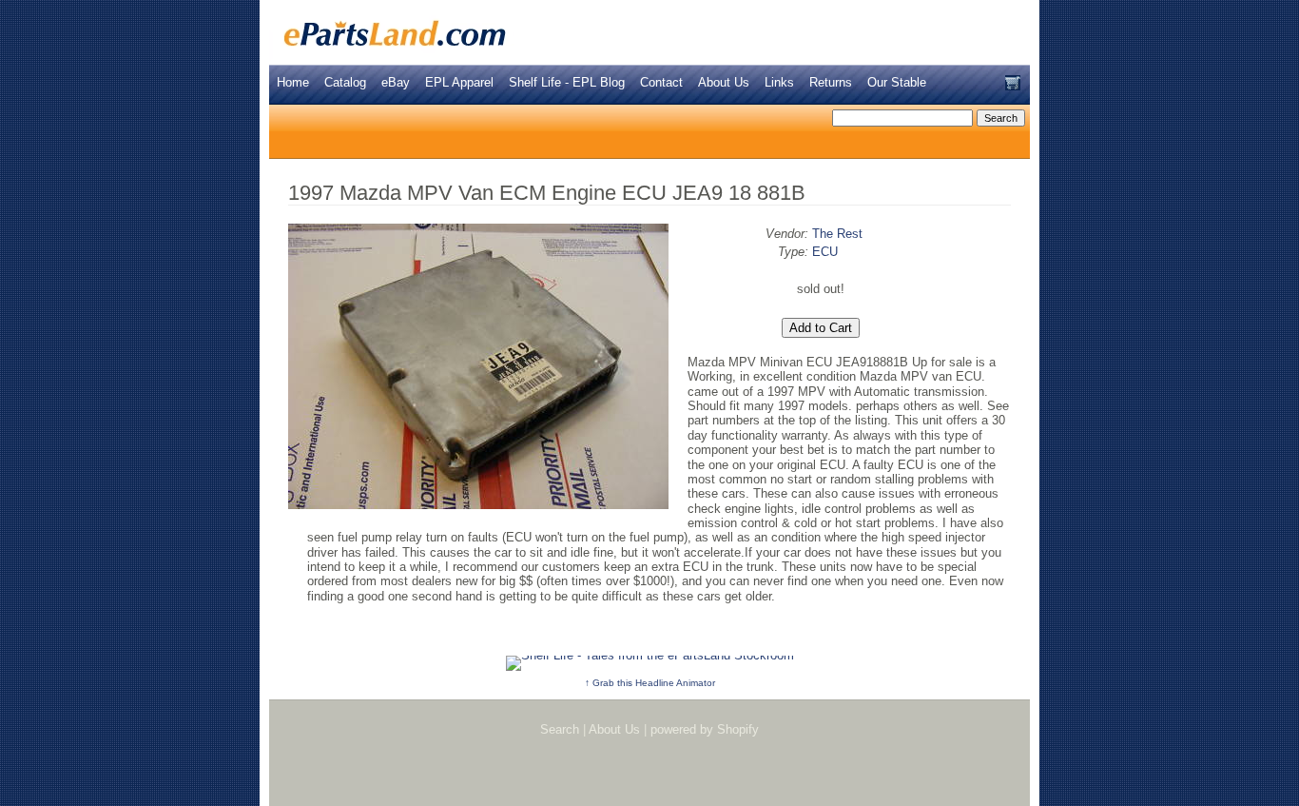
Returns (830, 82)
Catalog (345, 82)
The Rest (837, 233)
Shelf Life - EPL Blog (567, 82)
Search (559, 729)
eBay (395, 82)
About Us (723, 82)
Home (293, 82)
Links (779, 82)
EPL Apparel (459, 82)
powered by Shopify (704, 729)
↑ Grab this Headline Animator (650, 683)
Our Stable (896, 82)
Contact (661, 82)
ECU (825, 252)
